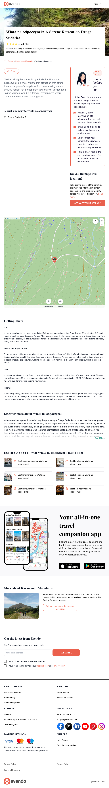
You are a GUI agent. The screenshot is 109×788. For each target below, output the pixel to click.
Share (13, 71)
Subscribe (66, 653)
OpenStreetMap (13, 218)
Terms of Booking (12, 770)
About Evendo (63, 692)
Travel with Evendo (12, 692)
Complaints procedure (67, 745)
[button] (54, 259)
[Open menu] (103, 4)
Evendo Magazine (12, 702)
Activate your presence (87, 203)
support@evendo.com (67, 719)
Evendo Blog (9, 697)
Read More (100, 438)
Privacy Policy (59, 666)
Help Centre (62, 740)
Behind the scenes (65, 697)
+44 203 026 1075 (66, 714)
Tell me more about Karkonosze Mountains (60, 607)
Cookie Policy (42, 666)
